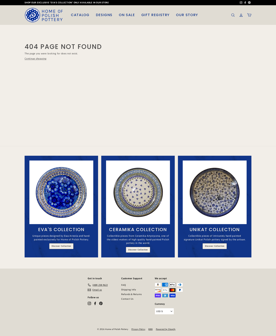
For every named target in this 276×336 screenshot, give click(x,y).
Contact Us (127, 299)
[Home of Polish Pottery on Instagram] (89, 303)
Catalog (80, 14)
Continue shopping (35, 58)
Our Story (187, 14)
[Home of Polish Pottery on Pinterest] (101, 303)
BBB (150, 329)
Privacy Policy (138, 329)
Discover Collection (61, 246)
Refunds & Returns (131, 294)
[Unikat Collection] (215, 192)
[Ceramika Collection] (138, 192)
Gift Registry (155, 14)
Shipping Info (128, 289)
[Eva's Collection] (61, 192)
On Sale (127, 14)
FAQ (123, 285)
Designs (104, 14)
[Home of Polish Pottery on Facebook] (95, 303)
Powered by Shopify (166, 329)
